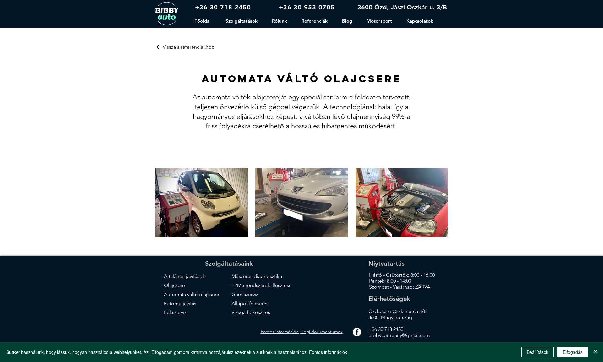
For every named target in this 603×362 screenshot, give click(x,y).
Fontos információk (328, 352)
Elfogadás (573, 352)
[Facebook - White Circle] (357, 332)
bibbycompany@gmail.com (399, 335)
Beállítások (537, 352)
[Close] (595, 352)
